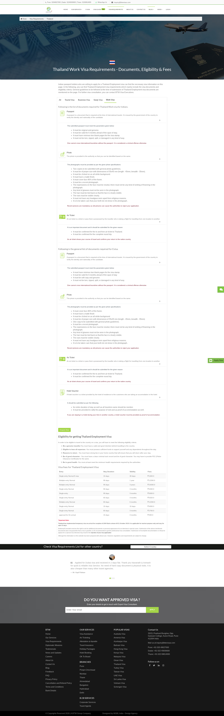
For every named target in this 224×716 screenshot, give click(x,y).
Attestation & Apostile (88, 641)
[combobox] (150, 546)
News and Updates (53, 653)
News (159, 9)
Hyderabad (84, 689)
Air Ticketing (85, 638)
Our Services (76, 9)
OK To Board (85, 657)
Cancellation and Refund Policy (59, 683)
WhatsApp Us (102, 2)
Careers (49, 657)
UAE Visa (118, 676)
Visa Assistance (86, 634)
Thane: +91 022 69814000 (159, 654)
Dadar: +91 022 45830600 (159, 651)
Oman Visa (118, 660)
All (60, 100)
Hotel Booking (85, 653)
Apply (152, 610)
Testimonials (51, 649)
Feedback (50, 672)
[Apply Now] (211, 360)
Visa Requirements (116, 9)
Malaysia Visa (119, 657)
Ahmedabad (85, 681)
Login (168, 9)
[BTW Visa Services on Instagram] (163, 665)
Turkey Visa (119, 668)
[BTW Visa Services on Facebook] (149, 665)
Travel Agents (85, 706)
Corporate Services (88, 702)
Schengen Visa (120, 687)
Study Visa (98, 100)
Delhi (82, 693)
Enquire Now (64, 430)
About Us (129, 9)
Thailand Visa (119, 664)
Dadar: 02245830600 (69, 2)
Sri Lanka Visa (120, 679)
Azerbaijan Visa (120, 641)
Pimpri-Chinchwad (87, 670)
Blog (151, 9)
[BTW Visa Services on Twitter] (154, 665)
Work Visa (110, 100)
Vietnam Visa (119, 683)
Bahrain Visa (119, 645)
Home (65, 9)
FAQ (47, 676)
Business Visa (84, 100)
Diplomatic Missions (54, 645)
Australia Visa (119, 634)
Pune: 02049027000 (54, 2)
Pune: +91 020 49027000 (158, 647)
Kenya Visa (118, 653)
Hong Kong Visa (120, 649)
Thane (82, 678)
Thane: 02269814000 (84, 2)
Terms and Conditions (55, 687)
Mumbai (83, 674)
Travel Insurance (86, 645)
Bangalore (84, 685)
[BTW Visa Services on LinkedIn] (159, 665)
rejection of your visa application (101, 533)
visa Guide (98, 9)
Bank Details (51, 691)
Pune (82, 666)
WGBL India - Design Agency (125, 713)
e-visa (88, 9)
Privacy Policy (51, 679)
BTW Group (77, 713)
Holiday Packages (87, 649)
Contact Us (141, 9)
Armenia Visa (119, 638)
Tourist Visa (69, 100)
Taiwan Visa (119, 672)
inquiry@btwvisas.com (122, 2)
